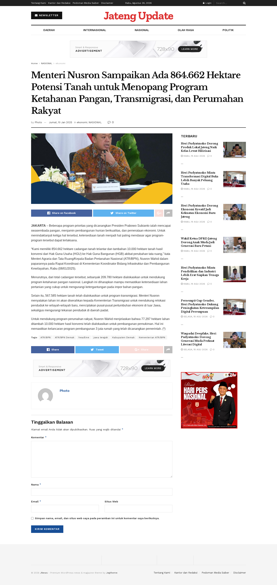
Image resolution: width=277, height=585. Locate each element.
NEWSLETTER (48, 15)
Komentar (39, 437)
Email (36, 501)
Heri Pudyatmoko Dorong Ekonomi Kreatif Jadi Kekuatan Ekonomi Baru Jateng (199, 211)
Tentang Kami (38, 3)
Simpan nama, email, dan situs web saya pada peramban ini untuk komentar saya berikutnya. (97, 518)
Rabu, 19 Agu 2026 (194, 156)
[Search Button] (243, 3)
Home (34, 63)
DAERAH (49, 30)
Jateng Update (138, 15)
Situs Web (111, 501)
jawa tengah (100, 337)
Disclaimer (107, 3)
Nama (36, 484)
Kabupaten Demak (123, 337)
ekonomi (60, 63)
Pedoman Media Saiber (86, 3)
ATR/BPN (46, 337)
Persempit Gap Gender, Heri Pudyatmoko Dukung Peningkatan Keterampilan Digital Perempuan (200, 306)
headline (84, 337)
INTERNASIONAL (94, 30)
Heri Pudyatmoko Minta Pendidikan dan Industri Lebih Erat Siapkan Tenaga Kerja (200, 273)
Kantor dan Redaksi (59, 3)
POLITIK (228, 30)
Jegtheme (111, 572)
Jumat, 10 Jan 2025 (60, 122)
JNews (44, 572)
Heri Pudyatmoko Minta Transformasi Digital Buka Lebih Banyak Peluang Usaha (199, 178)
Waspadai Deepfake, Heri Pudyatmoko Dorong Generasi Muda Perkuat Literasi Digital (198, 339)
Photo (38, 122)
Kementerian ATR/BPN (152, 337)
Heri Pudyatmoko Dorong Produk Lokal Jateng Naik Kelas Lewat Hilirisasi (199, 147)
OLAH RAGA (186, 30)
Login (208, 3)
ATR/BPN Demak (64, 337)
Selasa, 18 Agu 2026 (195, 316)
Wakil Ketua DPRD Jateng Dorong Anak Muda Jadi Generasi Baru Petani (199, 242)
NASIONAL (142, 30)
